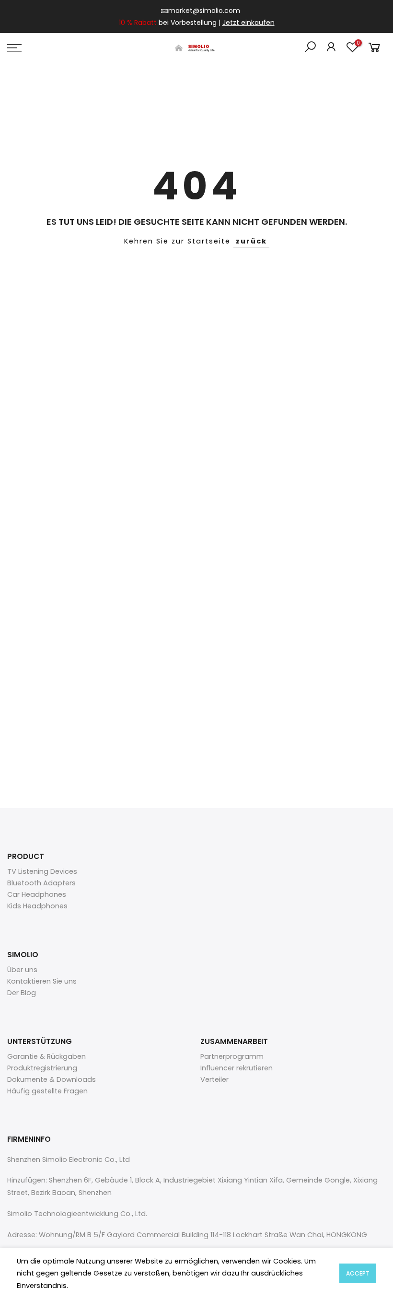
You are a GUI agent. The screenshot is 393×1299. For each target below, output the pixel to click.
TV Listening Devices (42, 871)
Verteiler (214, 1079)
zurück (251, 241)
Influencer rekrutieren (236, 1068)
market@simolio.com (204, 10)
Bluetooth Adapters (41, 883)
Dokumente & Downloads (51, 1079)
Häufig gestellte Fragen (47, 1091)
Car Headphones (36, 894)
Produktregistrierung (42, 1068)
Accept (358, 1273)
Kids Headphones (37, 906)
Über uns (22, 969)
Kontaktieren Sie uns (42, 981)
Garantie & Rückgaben (46, 1056)
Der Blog (21, 992)
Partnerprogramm (232, 1056)
